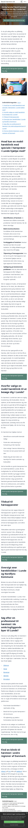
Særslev (6, 676)
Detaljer (20, 818)
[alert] (14, 820)
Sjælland (19, 771)
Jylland (3, 771)
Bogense (6, 672)
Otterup (6, 665)
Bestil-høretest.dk (8, 2)
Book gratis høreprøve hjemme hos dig (14, 20)
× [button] (26, 813)
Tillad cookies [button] (14, 821)
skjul (19, 102)
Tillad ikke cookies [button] (14, 824)
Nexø (5, 669)
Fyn (9, 771)
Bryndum (6, 679)
